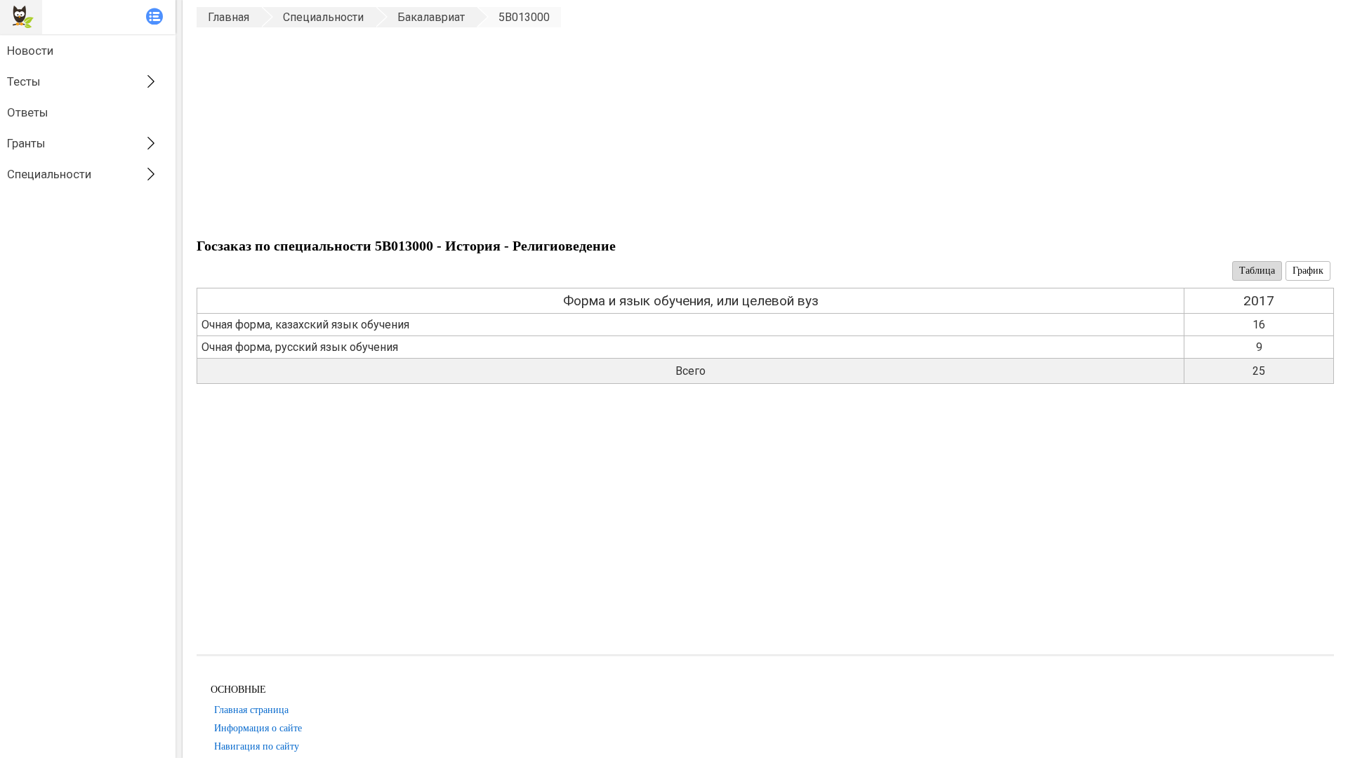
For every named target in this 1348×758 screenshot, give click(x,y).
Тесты (24, 81)
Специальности (49, 174)
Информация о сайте (258, 728)
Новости (30, 51)
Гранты (26, 143)
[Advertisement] (618, 132)
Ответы (27, 112)
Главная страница (251, 710)
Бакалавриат (431, 17)
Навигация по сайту (256, 746)
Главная (228, 17)
